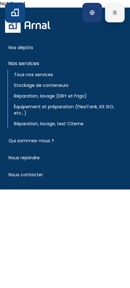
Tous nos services (33, 74)
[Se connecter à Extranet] (92, 13)
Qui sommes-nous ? (31, 141)
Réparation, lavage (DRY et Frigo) (50, 96)
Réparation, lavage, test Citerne (49, 124)
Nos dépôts (21, 47)
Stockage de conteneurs (41, 85)
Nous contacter (26, 175)
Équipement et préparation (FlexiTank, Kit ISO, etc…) (64, 110)
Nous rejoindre (24, 158)
